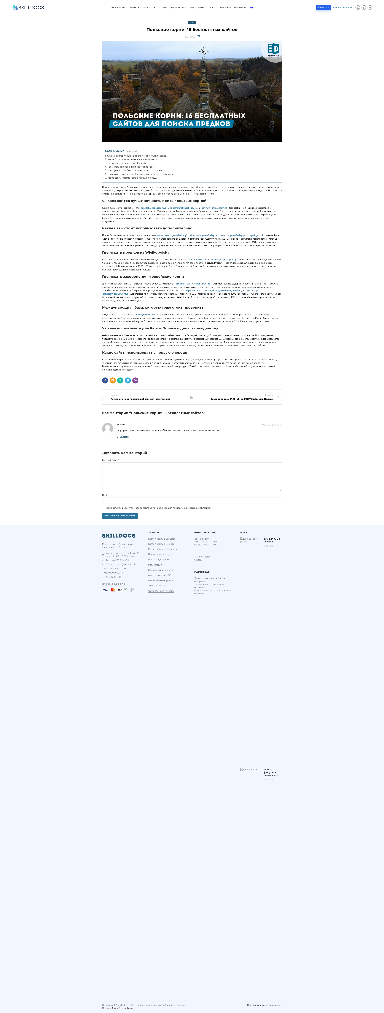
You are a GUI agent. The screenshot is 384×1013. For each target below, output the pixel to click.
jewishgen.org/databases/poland (222, 290)
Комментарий (110, 460)
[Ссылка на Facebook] (105, 380)
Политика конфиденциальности (264, 1005)
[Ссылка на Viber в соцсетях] (135, 380)
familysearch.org (145, 314)
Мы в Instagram (202, 556)
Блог (192, 23)
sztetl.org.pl (251, 290)
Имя (104, 495)
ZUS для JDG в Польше (271, 540)
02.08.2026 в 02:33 (272, 424)
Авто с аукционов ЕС (159, 575)
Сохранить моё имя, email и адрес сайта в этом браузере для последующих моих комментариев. (158, 508)
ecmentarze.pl (202, 284)
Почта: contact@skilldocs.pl (120, 564)
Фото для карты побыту (161, 591)
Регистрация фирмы (159, 559)
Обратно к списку (192, 397)
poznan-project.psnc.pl (224, 259)
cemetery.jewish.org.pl (116, 294)
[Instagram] (357, 7)
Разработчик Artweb (123, 1008)
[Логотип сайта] (28, 7)
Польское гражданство (160, 570)
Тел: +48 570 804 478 (117, 560)
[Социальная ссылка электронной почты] (113, 380)
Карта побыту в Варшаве (161, 538)
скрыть (131, 151)
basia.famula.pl (198, 259)
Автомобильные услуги (160, 580)
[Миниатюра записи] (250, 650)
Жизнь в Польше (157, 585)
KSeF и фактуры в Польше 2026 (271, 772)
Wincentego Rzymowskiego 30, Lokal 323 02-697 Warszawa (123, 555)
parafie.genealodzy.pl (233, 235)
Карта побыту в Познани (161, 544)
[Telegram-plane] (370, 7)
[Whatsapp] (110, 584)
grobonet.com (183, 284)
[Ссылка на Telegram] (128, 380)
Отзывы (198, 559)
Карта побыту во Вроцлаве (163, 549)
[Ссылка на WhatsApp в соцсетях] (120, 380)
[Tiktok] (364, 7)
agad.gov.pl (256, 235)
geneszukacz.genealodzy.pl (172, 235)
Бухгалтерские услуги (160, 554)
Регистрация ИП (157, 565)
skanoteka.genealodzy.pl (204, 235)
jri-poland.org (191, 290)
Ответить (122, 436)
